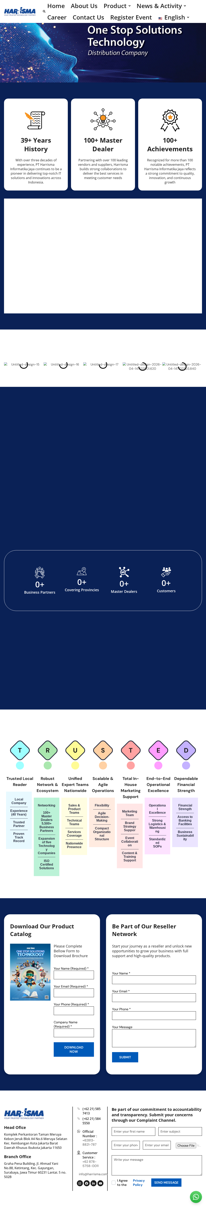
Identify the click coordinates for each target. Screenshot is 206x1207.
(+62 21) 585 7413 (91, 1111)
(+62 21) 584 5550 (91, 1120)
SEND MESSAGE (166, 1182)
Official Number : (89, 1133)
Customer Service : (90, 1155)
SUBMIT (125, 1057)
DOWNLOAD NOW (73, 1049)
